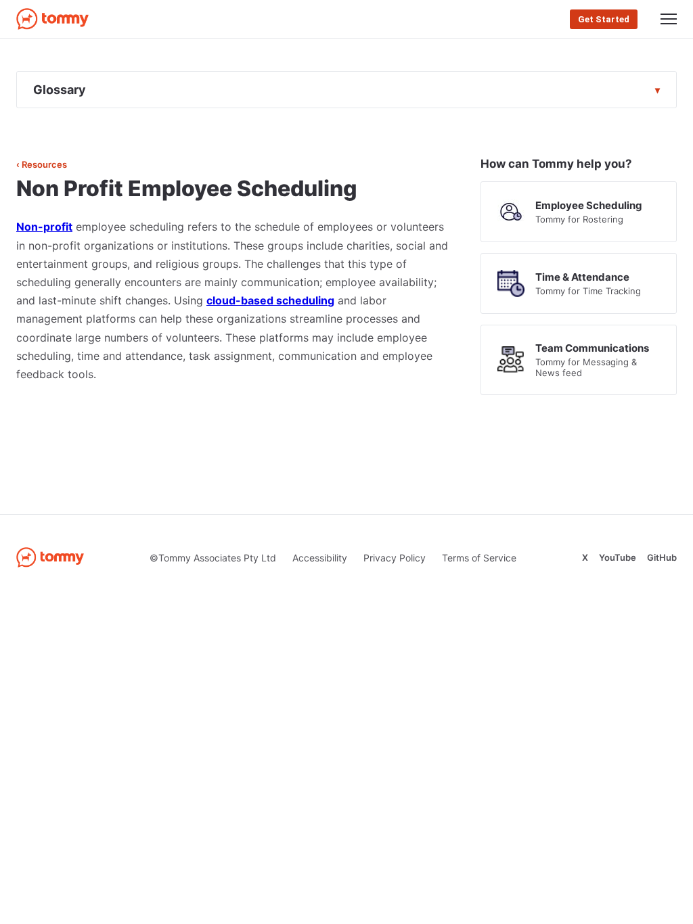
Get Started (603, 19)
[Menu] (669, 19)
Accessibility (319, 557)
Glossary (59, 90)
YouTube (617, 557)
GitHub (662, 557)
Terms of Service (479, 557)
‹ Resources (41, 164)
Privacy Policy (394, 557)
